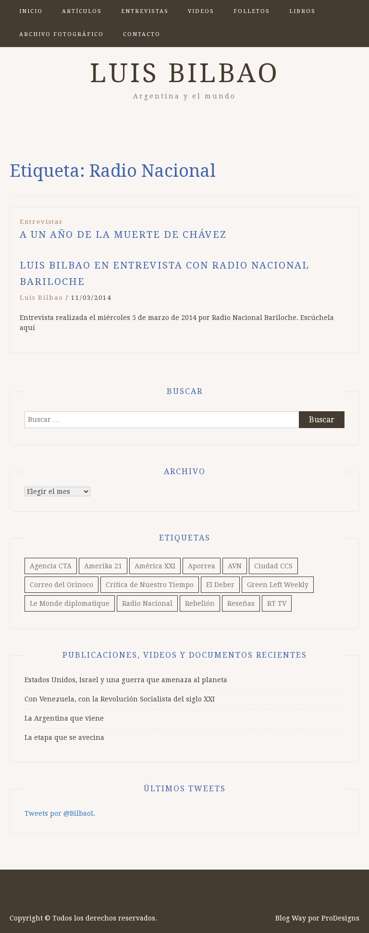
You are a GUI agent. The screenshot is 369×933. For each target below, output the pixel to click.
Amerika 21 (103, 566)
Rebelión (200, 603)
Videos (201, 11)
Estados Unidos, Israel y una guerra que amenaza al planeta (126, 680)
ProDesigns (340, 918)
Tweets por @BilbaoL (60, 813)
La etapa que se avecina (64, 737)
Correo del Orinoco (61, 585)
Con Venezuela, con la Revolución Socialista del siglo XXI (120, 699)
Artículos (82, 11)
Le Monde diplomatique (70, 603)
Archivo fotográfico (61, 34)
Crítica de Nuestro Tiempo (150, 585)
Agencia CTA (51, 566)
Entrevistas (145, 11)
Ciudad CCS (273, 566)
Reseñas (241, 603)
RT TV (276, 603)
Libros (302, 11)
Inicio (31, 11)
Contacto (141, 34)
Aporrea (201, 566)
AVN (235, 566)
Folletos (252, 11)
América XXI (155, 566)
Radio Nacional (147, 603)
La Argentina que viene (64, 718)
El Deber (220, 585)
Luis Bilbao (185, 73)
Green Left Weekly (277, 585)
